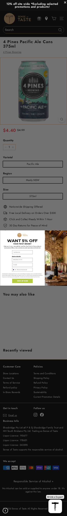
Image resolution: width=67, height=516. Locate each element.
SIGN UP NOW (22, 281)
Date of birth (16, 256)
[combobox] (14, 269)
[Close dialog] (64, 233)
